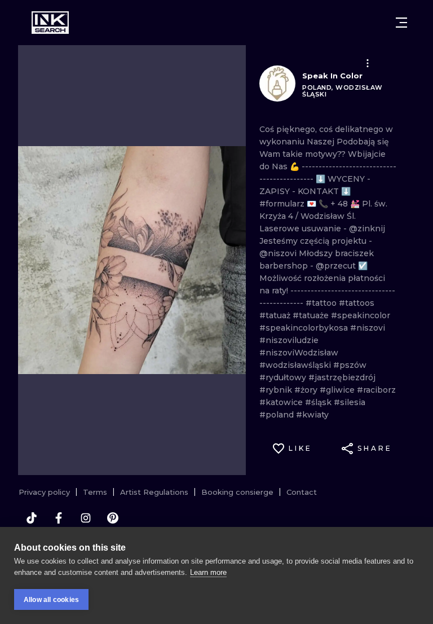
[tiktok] (31, 517)
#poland (277, 415)
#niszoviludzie (289, 340)
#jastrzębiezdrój (341, 377)
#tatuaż (276, 315)
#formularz (283, 204)
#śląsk (319, 402)
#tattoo (322, 303)
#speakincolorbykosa (304, 328)
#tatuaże (312, 315)
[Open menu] (401, 22)
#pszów (349, 365)
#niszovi (367, 328)
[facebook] (58, 517)
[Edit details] (367, 63)
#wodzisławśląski (296, 365)
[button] (367, 63)
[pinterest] (112, 517)
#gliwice (338, 390)
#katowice (282, 402)
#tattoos (356, 303)
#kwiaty (312, 415)
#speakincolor (360, 315)
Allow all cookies (51, 600)
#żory (307, 390)
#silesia (349, 402)
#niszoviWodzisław (298, 353)
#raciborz (376, 390)
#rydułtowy (283, 377)
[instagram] (85, 517)
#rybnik (276, 390)
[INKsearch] (50, 22)
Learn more (208, 572)
